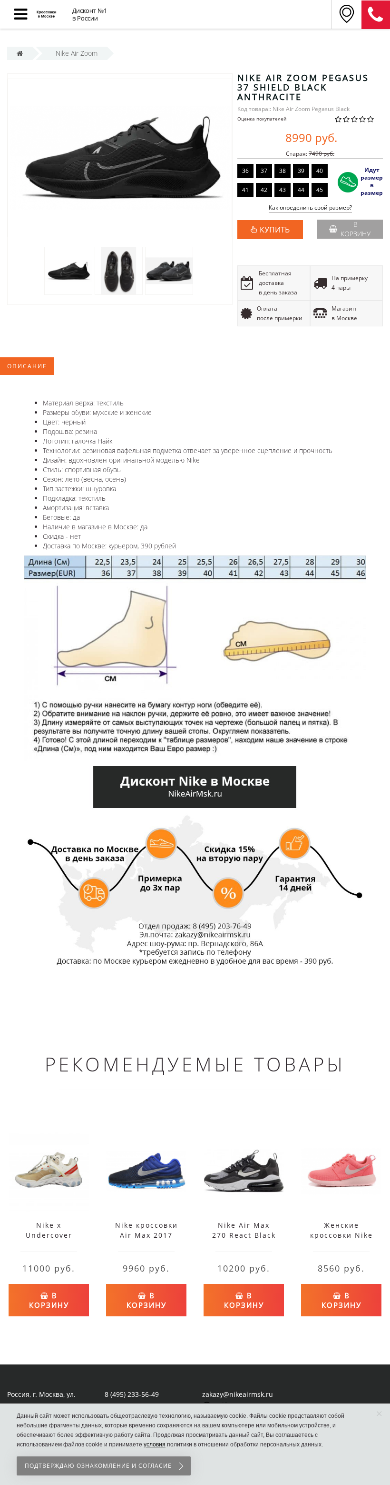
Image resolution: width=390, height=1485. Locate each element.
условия (155, 1444)
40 (319, 171)
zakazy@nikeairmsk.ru (237, 1394)
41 (245, 190)
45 (319, 190)
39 (301, 171)
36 (245, 171)
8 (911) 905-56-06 (375, 14)
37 (264, 171)
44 (301, 190)
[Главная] (20, 53)
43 (282, 190)
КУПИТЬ (275, 229)
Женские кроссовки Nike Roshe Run (341, 1235)
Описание (27, 366)
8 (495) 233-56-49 (132, 1394)
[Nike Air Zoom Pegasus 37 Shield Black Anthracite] (68, 270)
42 (264, 190)
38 (282, 171)
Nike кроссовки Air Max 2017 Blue (146, 1235)
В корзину (355, 229)
